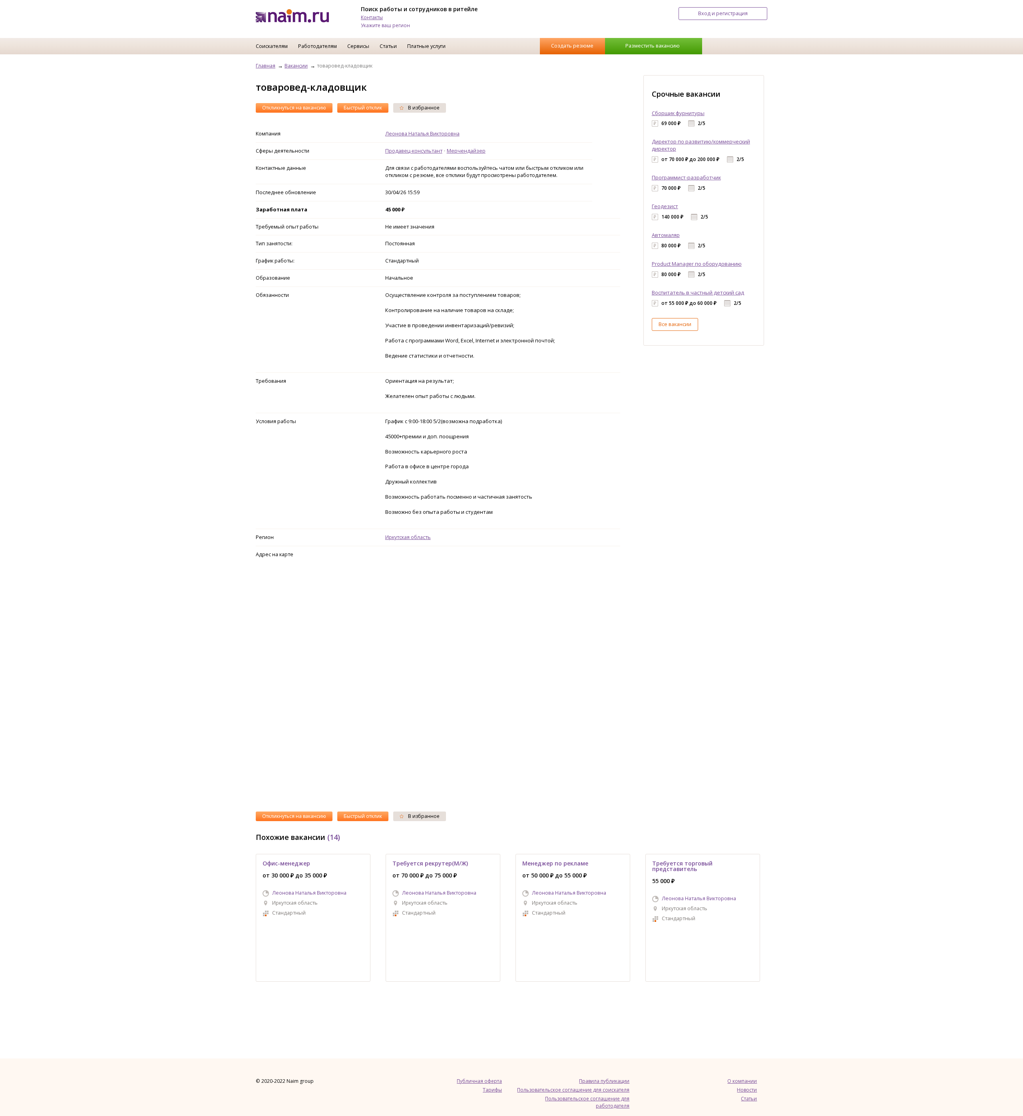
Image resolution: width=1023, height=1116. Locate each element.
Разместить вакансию (652, 45)
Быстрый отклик (363, 107)
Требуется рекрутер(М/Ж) (430, 863)
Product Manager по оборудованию (697, 263)
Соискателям (272, 46)
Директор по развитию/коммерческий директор (701, 145)
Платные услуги (426, 46)
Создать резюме (572, 45)
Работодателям (317, 46)
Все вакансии (675, 324)
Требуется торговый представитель (682, 866)
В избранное (423, 107)
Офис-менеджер (286, 863)
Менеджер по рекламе (555, 863)
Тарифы (492, 1089)
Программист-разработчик (686, 177)
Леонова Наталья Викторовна (422, 133)
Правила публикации (604, 1081)
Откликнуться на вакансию (294, 107)
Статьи (388, 46)
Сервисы (358, 46)
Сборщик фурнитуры (678, 113)
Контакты (372, 17)
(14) (333, 837)
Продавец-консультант (413, 150)
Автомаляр (666, 235)
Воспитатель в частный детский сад (698, 292)
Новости (747, 1089)
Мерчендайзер (466, 150)
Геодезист (665, 206)
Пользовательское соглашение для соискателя (573, 1089)
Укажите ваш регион (385, 25)
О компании (742, 1081)
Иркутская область (408, 537)
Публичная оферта (479, 1081)
